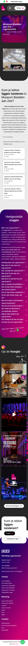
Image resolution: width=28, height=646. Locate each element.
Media (3, 614)
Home (4, 32)
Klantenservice (5, 623)
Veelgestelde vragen (7, 592)
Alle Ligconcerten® (6, 583)
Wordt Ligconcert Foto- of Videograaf (11, 571)
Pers (2, 627)
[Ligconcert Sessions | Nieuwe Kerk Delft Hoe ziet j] (14, 449)
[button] (10, 8)
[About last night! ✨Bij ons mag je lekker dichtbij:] (14, 414)
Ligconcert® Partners (7, 603)
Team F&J (15, 644)
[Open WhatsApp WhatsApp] (23, 642)
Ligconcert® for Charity (8, 590)
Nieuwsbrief (4, 630)
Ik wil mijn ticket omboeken (9, 625)
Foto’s (3, 612)
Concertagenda (5, 581)
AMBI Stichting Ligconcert (8, 568)
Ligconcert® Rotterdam (7, 588)
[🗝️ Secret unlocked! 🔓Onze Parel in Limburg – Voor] (14, 380)
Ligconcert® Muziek (7, 601)
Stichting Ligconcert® (11, 556)
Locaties (3, 605)
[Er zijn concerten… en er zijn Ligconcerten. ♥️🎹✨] (14, 483)
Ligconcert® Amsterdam (8, 585)
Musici (3, 610)
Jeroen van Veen (6, 608)
